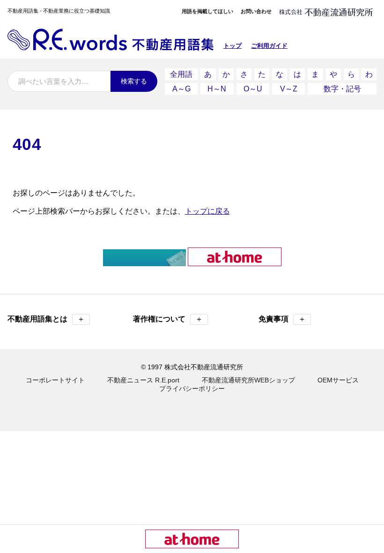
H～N (216, 89)
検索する (134, 81)
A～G (181, 89)
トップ (232, 45)
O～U (253, 89)
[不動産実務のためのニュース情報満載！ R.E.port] (144, 262)
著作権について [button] (168, 319)
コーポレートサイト (55, 380)
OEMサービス (338, 380)
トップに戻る (207, 211)
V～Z (288, 89)
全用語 (181, 74)
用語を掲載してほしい (207, 11)
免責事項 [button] (282, 319)
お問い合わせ (256, 11)
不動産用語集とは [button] (46, 319)
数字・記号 (342, 89)
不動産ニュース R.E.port (143, 380)
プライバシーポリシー (192, 388)
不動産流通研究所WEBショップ (248, 380)
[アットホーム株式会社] (234, 262)
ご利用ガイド (269, 45)
